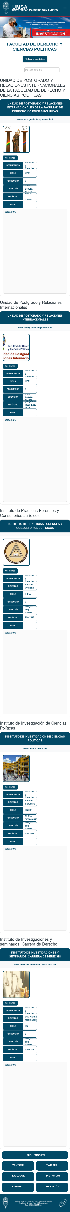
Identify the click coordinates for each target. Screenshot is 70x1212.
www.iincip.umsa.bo (35, 748)
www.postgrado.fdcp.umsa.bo (35, 327)
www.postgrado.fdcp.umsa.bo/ (35, 119)
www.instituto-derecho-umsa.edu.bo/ (35, 964)
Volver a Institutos (35, 59)
